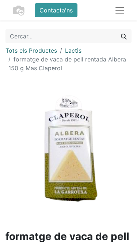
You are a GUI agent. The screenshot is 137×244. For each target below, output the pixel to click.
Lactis (73, 50)
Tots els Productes (31, 50)
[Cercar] (124, 36)
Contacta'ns (56, 10)
